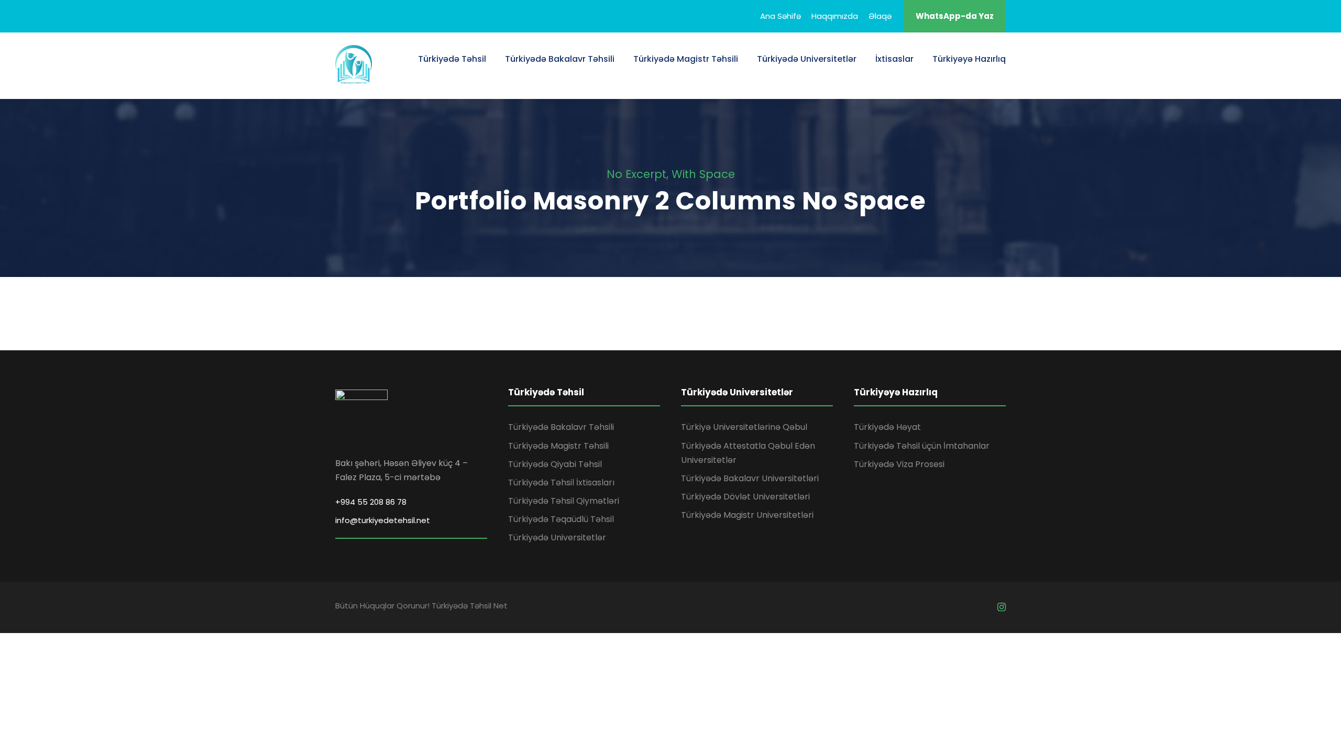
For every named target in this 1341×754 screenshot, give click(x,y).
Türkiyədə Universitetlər (806, 59)
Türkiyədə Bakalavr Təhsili (559, 59)
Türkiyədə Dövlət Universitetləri (745, 497)
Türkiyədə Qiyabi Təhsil (555, 464)
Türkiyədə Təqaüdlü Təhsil (561, 519)
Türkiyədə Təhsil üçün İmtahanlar (922, 446)
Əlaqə (880, 15)
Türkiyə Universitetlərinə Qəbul (744, 427)
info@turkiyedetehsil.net (382, 520)
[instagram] (1001, 607)
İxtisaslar (894, 59)
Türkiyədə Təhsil (452, 59)
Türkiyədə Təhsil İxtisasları (561, 482)
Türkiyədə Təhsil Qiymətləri (563, 501)
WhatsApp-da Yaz (955, 15)
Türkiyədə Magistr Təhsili (685, 59)
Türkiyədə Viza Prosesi (899, 464)
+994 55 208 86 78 (370, 501)
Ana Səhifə (780, 15)
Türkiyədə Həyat (887, 427)
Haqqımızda (834, 15)
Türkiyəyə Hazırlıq (969, 59)
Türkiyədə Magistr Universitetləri (747, 515)
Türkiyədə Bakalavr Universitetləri (750, 478)
